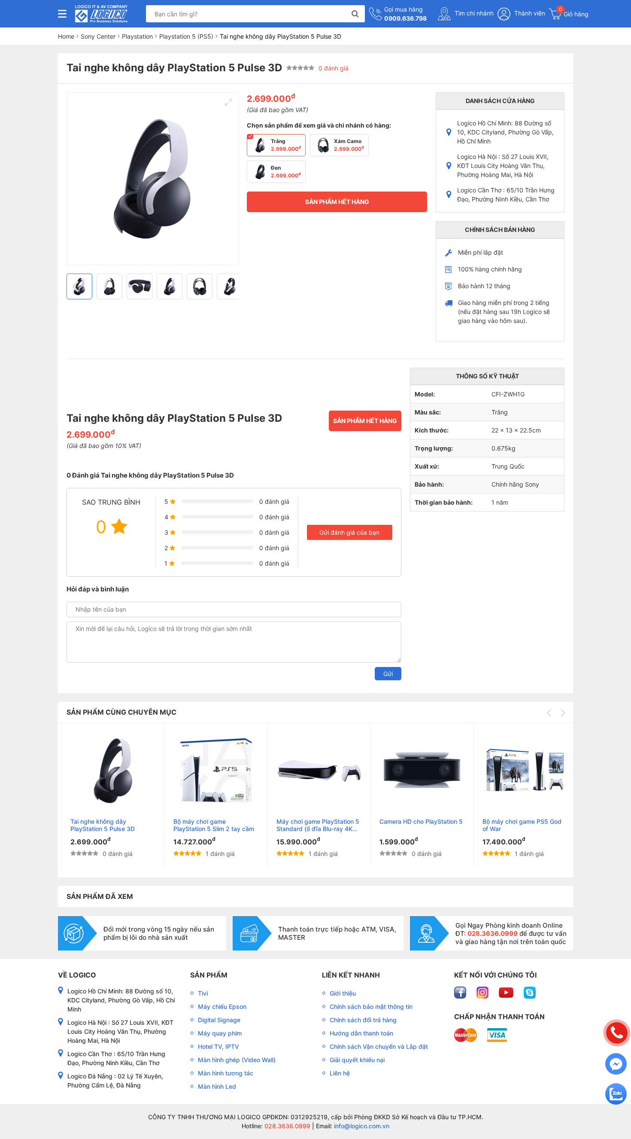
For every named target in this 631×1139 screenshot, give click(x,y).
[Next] (228, 286)
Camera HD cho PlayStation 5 (417, 821)
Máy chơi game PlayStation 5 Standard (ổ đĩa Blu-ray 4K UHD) (314, 825)
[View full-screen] (228, 102)
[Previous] (76, 286)
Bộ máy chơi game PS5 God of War (518, 825)
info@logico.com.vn (360, 1126)
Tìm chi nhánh (473, 13)
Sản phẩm (209, 975)
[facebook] (461, 992)
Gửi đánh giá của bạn (349, 532)
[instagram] (483, 992)
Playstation (137, 36)
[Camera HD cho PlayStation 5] (418, 770)
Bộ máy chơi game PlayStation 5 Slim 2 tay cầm (210, 825)
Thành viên (529, 13)
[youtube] (507, 992)
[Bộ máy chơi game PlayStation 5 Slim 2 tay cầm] (212, 770)
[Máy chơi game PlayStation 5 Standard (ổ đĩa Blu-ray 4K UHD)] (315, 770)
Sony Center (98, 36)
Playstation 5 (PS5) (186, 36)
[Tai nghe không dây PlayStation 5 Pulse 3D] (109, 770)
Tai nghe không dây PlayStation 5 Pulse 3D (99, 825)
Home (66, 36)
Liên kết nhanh (351, 975)
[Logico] (101, 13)
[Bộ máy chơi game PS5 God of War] (521, 770)
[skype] (530, 992)
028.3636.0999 (286, 1126)
